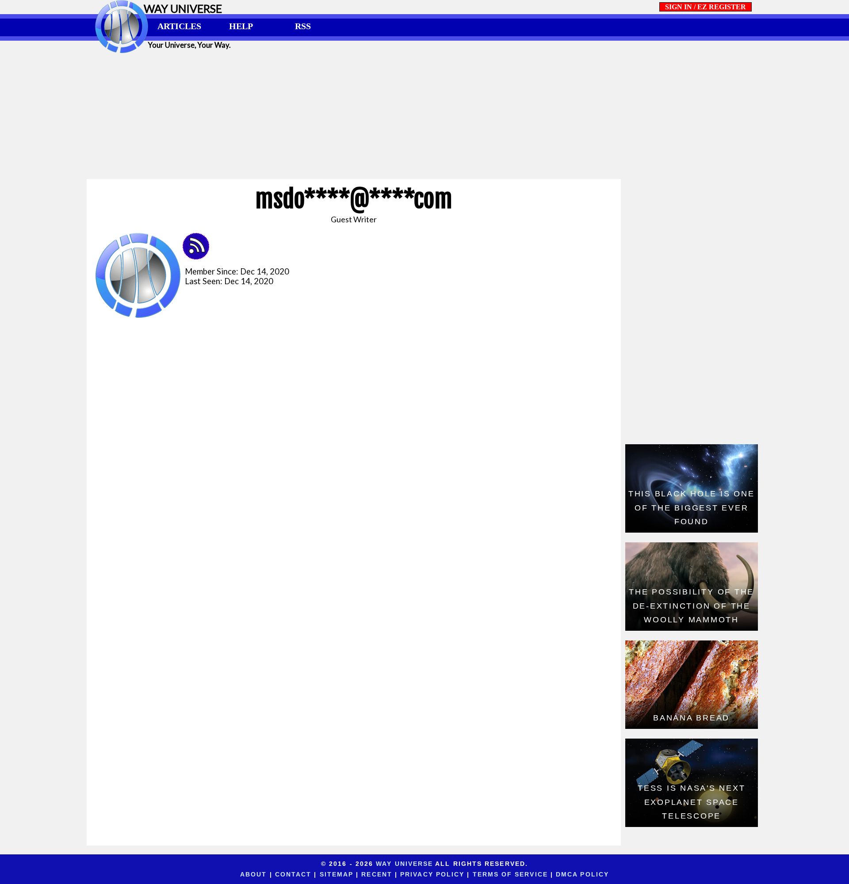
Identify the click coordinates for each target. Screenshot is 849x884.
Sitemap (337, 874)
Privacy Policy (432, 874)
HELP (241, 26)
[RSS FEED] (199, 256)
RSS (303, 26)
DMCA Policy (582, 874)
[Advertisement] (424, 116)
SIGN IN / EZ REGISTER (705, 7)
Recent (376, 874)
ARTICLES (179, 26)
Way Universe (404, 863)
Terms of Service (510, 874)
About (253, 874)
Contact (293, 874)
